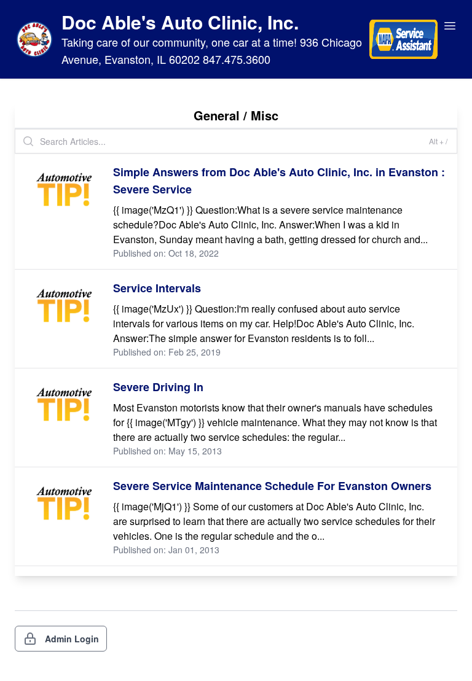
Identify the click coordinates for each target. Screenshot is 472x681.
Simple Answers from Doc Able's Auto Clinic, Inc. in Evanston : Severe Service (279, 180)
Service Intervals (157, 288)
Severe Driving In (158, 387)
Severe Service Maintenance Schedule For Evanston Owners (272, 486)
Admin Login (72, 638)
